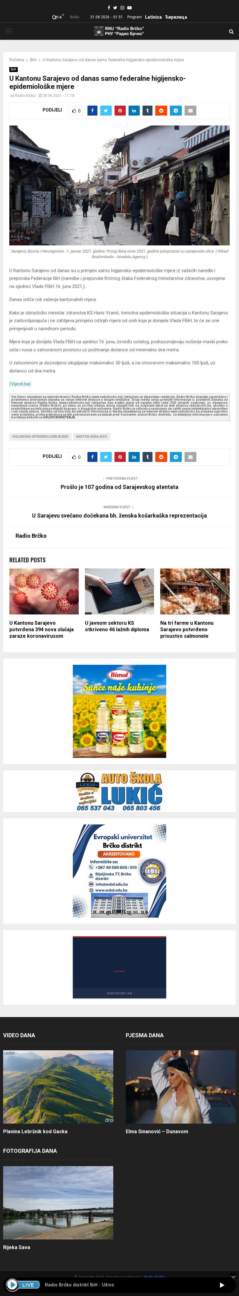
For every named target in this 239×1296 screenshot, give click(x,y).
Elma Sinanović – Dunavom (157, 1131)
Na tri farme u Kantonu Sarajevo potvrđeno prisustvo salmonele (186, 629)
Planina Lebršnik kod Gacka (35, 1131)
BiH (13, 69)
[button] (222, 1285)
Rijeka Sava (16, 1247)
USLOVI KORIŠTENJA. (59, 417)
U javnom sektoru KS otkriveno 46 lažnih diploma (117, 626)
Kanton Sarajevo (91, 436)
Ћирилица (176, 17)
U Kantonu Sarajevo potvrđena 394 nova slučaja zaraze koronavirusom (41, 629)
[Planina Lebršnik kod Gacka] (58, 1087)
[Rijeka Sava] (58, 1202)
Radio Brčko (25, 96)
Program (134, 17)
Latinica (153, 17)
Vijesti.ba (20, 384)
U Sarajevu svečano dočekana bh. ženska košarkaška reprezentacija (119, 515)
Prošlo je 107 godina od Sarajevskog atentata (119, 487)
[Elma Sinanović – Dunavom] (181, 1087)
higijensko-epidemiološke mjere (40, 436)
